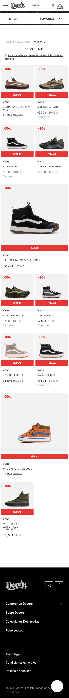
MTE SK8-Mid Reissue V (18, 468)
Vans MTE (39, 41)
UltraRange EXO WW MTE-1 (16, 108)
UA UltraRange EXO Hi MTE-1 (21, 260)
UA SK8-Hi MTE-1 (13, 375)
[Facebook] (59, 585)
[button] (57, 686)
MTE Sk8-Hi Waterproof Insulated (11, 527)
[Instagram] (49, 585)
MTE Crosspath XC (49, 166)
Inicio (9, 41)
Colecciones (22, 41)
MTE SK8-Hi (10, 166)
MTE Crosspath (47, 106)
